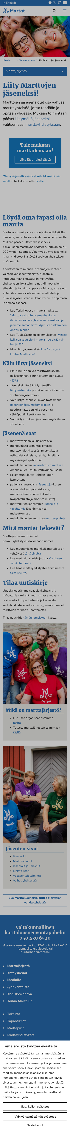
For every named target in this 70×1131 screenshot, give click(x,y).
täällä (14, 381)
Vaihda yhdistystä (25, 881)
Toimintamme (27, 60)
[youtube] (65, 2)
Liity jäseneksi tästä (35, 159)
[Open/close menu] (65, 11)
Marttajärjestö (18, 966)
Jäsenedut (20, 856)
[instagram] (59, 2)
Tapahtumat (16, 1021)
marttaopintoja (55, 518)
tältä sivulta (33, 554)
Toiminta (13, 1014)
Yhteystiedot (17, 973)
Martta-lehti (21, 871)
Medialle (14, 980)
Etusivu (7, 60)
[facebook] (50, 2)
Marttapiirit (15, 1028)
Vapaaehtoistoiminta (27, 876)
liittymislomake (20, 390)
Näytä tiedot (35, 1125)
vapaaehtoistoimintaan (48, 465)
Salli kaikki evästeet (35, 1107)
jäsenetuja (45, 484)
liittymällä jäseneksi (32, 118)
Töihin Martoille (19, 1001)
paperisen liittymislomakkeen (30, 405)
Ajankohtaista (18, 987)
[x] (54, 2)
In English (9, 3)
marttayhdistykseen (42, 124)
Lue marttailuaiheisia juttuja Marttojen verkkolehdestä (35, 900)
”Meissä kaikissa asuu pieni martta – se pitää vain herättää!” (38, 340)
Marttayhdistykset (20, 1035)
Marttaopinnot (22, 861)
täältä (17, 723)
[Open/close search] (54, 11)
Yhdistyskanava (19, 994)
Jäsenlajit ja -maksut (26, 866)
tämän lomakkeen (35, 618)
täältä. (40, 181)
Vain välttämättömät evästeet (35, 1117)
